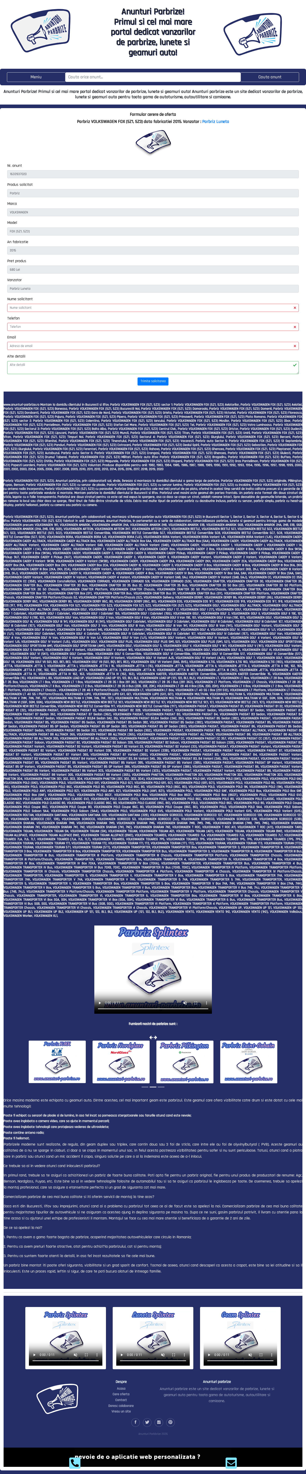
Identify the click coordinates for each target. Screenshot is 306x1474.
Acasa (121, 1388)
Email (11, 337)
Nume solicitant (20, 299)
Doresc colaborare (121, 1405)
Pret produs (16, 261)
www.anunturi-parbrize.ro (21, 405)
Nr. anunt (14, 165)
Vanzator (14, 280)
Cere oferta (121, 1394)
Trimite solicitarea (153, 381)
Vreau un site (121, 1411)
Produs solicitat (20, 184)
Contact (121, 1400)
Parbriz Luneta (215, 121)
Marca (12, 203)
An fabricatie (17, 241)
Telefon (13, 318)
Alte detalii (16, 356)
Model (12, 222)
